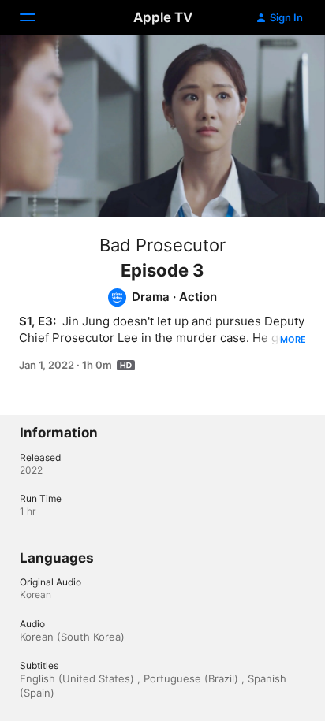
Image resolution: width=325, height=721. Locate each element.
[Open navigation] (37, 17)
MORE (293, 339)
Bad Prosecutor (162, 245)
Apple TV (162, 17)
